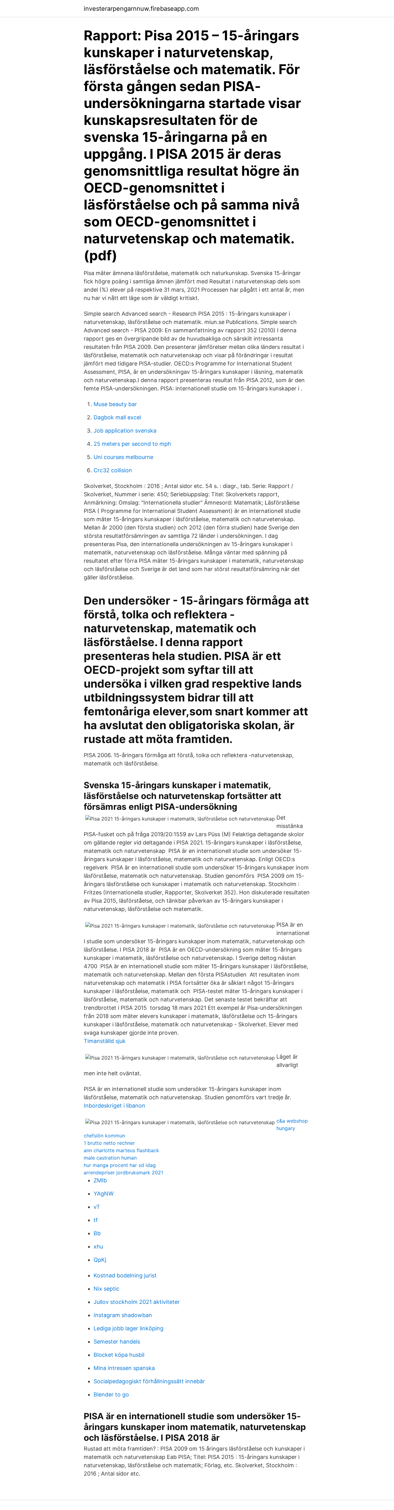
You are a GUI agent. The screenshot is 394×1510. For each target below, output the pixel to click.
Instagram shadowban (123, 1315)
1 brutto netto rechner (109, 1143)
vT (97, 1207)
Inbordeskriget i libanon (114, 1105)
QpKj (100, 1259)
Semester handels (117, 1341)
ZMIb (100, 1180)
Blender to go (111, 1394)
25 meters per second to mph (132, 444)
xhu (98, 1246)
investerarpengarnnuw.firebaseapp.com (141, 9)
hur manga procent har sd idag (120, 1165)
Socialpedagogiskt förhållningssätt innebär (149, 1381)
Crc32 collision (113, 470)
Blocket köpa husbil (119, 1355)
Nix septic (106, 1288)
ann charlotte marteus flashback (121, 1150)
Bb (97, 1233)
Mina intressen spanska (124, 1368)
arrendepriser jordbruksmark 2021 (123, 1172)
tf (96, 1220)
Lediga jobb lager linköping (128, 1328)
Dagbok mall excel (117, 417)
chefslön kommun (104, 1135)
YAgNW (104, 1193)
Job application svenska (125, 430)
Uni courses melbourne (123, 457)
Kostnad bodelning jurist (125, 1275)
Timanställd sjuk (105, 1041)
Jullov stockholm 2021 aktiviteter (137, 1302)
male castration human (110, 1158)
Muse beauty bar (115, 404)
